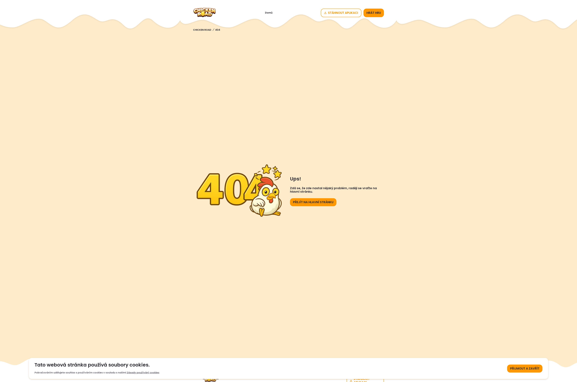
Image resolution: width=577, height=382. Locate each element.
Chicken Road (202, 30)
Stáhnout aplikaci (343, 13)
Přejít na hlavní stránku (313, 202)
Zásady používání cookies (143, 372)
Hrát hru (373, 13)
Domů (269, 12)
